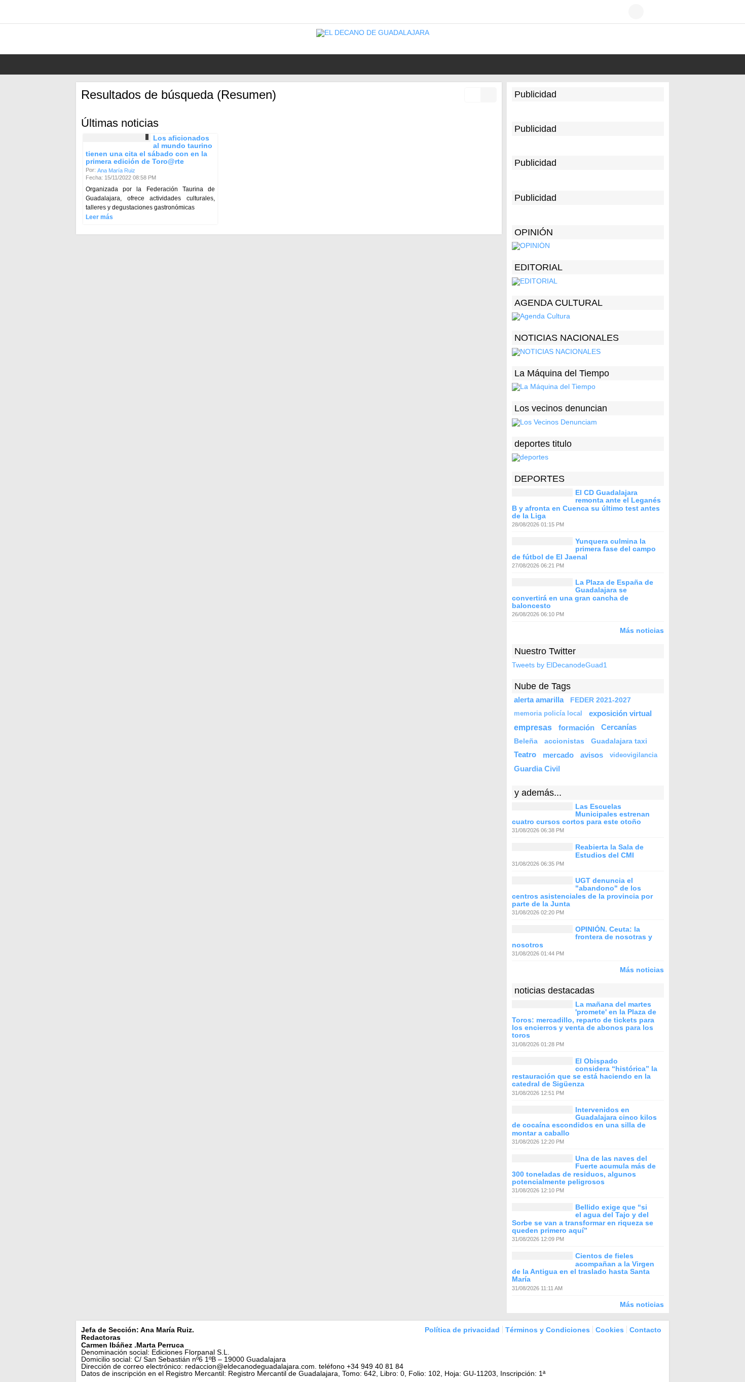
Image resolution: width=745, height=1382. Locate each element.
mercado (558, 755)
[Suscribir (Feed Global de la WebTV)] (132, 12)
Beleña (526, 741)
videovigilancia (633, 755)
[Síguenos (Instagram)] (116, 12)
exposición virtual (620, 714)
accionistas (564, 741)
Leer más (99, 217)
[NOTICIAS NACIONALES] (556, 351)
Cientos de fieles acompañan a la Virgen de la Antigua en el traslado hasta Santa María (583, 1268)
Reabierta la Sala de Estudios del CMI (609, 851)
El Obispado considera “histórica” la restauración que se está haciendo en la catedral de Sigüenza (584, 1072)
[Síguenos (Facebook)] (86, 12)
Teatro (525, 755)
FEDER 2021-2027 (600, 700)
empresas (533, 727)
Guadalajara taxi (619, 741)
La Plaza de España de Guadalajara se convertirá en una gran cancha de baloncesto (582, 594)
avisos (591, 755)
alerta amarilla (539, 700)
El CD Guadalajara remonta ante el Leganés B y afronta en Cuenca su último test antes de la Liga (586, 504)
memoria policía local (548, 713)
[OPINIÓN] (531, 245)
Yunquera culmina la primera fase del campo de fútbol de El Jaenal (584, 549)
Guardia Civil (537, 768)
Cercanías (619, 727)
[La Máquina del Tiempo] (553, 386)
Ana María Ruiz (116, 170)
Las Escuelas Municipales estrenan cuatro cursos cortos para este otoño (581, 814)
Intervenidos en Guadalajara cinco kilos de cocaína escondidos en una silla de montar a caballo (584, 1121)
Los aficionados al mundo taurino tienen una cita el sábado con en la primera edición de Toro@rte (149, 149)
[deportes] (530, 457)
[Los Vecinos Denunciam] (554, 421)
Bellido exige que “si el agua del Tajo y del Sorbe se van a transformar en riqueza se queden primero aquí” (582, 1218)
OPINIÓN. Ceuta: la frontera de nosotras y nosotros (582, 937)
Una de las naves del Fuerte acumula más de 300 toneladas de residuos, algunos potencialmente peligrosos (584, 1170)
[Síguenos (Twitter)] (101, 12)
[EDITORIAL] (534, 280)
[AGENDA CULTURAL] (541, 316)
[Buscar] (656, 11)
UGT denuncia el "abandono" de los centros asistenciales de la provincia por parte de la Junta (582, 892)
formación (576, 727)
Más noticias (642, 630)
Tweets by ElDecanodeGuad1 (559, 665)
